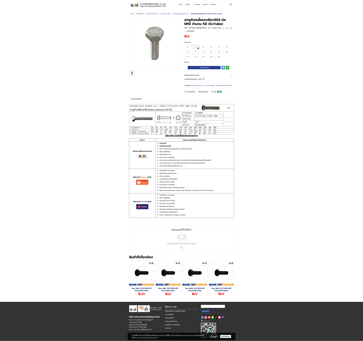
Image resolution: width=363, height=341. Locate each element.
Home (132, 14)
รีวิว (182, 248)
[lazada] (222, 317)
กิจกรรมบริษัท (169, 318)
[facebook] (202, 317)
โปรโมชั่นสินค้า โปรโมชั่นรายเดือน (175, 311)
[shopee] (219, 317)
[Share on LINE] (221, 92)
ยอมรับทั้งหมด (225, 336)
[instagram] (205, 317)
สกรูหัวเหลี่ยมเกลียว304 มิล (181, 14)
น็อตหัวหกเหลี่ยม (165, 14)
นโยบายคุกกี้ (154, 337)
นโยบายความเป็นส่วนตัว (141, 337)
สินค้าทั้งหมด (140, 14)
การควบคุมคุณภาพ (171, 321)
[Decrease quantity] (196, 62)
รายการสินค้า (169, 314)
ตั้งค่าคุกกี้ (214, 336)
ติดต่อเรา (168, 328)
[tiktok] (216, 317)
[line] (212, 317)
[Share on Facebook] (218, 92)
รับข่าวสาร (205, 311)
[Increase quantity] (203, 62)
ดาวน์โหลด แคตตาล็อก (172, 325)
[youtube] (209, 317)
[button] (231, 4)
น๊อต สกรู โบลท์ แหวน (152, 14)
